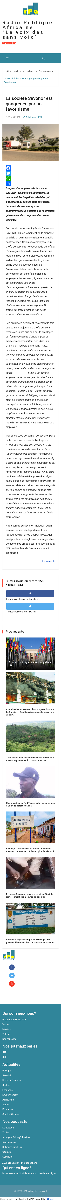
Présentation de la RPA (14, 1019)
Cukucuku (7, 1156)
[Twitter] (30, 173)
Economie (7, 1090)
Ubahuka (7, 1152)
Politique (6, 1070)
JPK (4, 1057)
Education (7, 1109)
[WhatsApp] (30, 178)
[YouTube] (12, 984)
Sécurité (6, 1075)
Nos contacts (9, 1039)
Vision (5, 1024)
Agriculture (8, 1099)
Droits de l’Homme (11, 1080)
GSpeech (50, 1199)
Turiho (5, 1132)
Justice (6, 1085)
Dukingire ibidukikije (12, 1147)
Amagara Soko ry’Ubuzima (16, 1137)
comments (49, 561)
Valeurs (6, 1034)
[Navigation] (7, 58)
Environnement (10, 1095)
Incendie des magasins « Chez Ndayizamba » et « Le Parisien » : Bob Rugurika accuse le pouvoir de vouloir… (30, 712)
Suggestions (30, 1162)
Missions (6, 1029)
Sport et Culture (10, 1114)
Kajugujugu (8, 1127)
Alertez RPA (10, 43)
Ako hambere (9, 1142)
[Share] (30, 183)
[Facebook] (12, 967)
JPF (4, 1052)
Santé (5, 1104)
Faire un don (15, 997)
